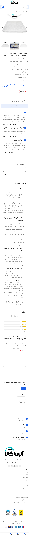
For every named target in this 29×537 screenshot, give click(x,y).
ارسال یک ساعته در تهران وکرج (21, 502)
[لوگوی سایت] (14, 2)
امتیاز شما (23, 348)
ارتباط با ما (25, 488)
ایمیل (24, 376)
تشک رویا (18, 12)
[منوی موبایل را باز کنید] (27, 2)
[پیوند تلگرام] (13, 101)
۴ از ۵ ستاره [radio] (14, 348)
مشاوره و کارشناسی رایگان (22, 500)
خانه (27, 12)
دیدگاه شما (23, 351)
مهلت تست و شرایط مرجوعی (21, 497)
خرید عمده (25, 477)
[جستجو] (2, 7)
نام (25, 369)
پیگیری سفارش (24, 505)
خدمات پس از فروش (23, 491)
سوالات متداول (24, 483)
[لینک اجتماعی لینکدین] (14, 101)
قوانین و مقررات (24, 486)
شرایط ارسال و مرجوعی (23, 475)
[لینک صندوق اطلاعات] (22, 419)
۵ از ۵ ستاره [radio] (13, 348)
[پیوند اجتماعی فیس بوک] (20, 101)
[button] (26, 27)
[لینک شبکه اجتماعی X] (18, 101)
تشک (23, 12)
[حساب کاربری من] (1, 2)
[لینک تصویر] (14, 452)
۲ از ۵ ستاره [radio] (17, 348)
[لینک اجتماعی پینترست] (16, 101)
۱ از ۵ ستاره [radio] (18, 348)
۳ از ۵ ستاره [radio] (16, 348)
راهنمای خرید (25, 472)
